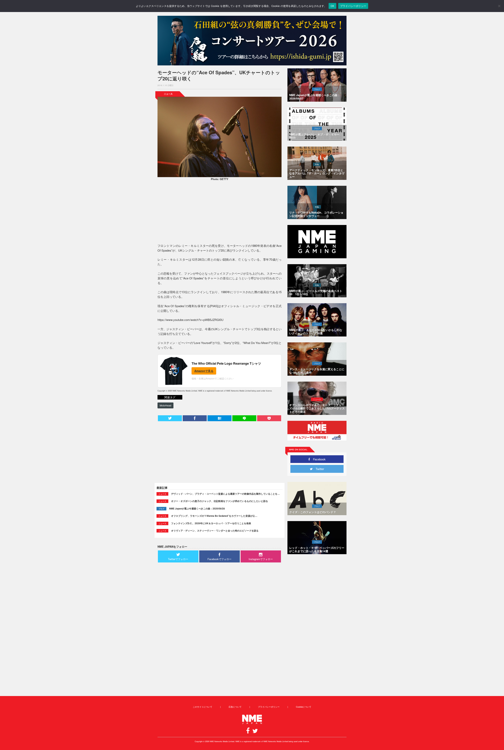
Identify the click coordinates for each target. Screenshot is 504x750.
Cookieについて (303, 706)
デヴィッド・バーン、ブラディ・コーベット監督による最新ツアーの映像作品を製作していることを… (225, 493)
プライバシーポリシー (269, 706)
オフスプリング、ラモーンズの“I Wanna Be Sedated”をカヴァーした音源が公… (214, 516)
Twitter (318, 469)
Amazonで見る (203, 371)
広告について (235, 706)
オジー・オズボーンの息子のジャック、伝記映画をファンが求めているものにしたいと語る (219, 501)
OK (332, 5)
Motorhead (165, 405)
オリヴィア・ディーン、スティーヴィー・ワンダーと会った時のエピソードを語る (214, 530)
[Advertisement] (220, 212)
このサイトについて (202, 706)
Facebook (318, 459)
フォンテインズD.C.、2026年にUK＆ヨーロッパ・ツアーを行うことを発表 (211, 523)
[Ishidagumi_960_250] (252, 40)
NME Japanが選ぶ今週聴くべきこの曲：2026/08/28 (197, 508)
